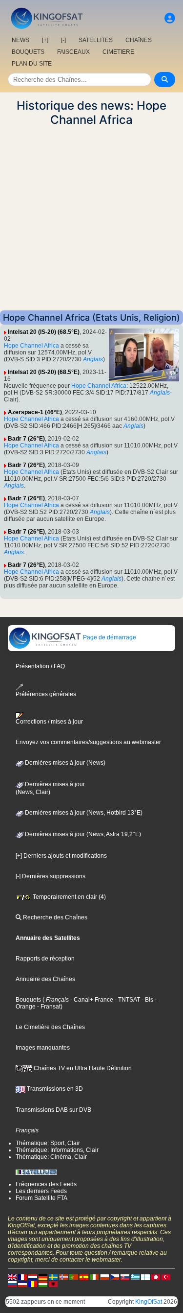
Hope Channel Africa (31, 345)
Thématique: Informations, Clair (57, 1150)
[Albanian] (53, 1283)
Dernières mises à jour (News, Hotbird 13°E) (82, 812)
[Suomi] (145, 1276)
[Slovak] (125, 1276)
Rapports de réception (45, 958)
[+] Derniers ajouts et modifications (61, 855)
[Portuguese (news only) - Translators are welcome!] (73, 1276)
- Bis (146, 999)
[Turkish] (166, 1276)
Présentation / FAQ (40, 666)
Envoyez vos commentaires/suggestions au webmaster (88, 742)
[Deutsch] (43, 1276)
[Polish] (104, 1276)
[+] (45, 40)
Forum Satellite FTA (41, 1198)
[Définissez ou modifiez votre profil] (169, 18)
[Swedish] (53, 1276)
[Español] (84, 1276)
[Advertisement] (91, 218)
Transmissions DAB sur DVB (53, 1109)
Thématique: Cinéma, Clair (51, 1156)
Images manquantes (43, 1047)
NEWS (20, 40)
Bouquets (28, 999)
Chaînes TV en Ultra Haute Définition (82, 1068)
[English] (12, 1276)
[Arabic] (155, 1276)
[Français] (22, 1276)
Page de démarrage (108, 637)
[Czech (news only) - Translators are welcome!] (114, 1276)
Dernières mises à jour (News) (64, 762)
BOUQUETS (28, 51)
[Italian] (94, 1276)
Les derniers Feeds (41, 1191)
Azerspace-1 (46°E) (35, 412)
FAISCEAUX (73, 51)
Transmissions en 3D (54, 1088)
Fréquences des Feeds (46, 1184)
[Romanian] (32, 1283)
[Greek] (135, 1276)
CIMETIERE (118, 51)
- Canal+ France (91, 999)
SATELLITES (96, 40)
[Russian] (12, 1283)
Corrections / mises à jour (49, 721)
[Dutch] (32, 1276)
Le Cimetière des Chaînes (50, 1027)
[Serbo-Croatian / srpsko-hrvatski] (22, 1283)
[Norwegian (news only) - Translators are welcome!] (63, 1276)
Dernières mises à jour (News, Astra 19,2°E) (82, 834)
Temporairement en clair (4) (68, 896)
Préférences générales (46, 694)
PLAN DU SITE (32, 63)
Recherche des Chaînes (54, 917)
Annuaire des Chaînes (45, 979)
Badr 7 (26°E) (26, 438)
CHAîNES (138, 40)
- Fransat (48, 1006)
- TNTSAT (126, 999)
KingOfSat (148, 1301)
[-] (63, 40)
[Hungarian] (43, 1283)
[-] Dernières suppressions (50, 876)
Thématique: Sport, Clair (48, 1143)
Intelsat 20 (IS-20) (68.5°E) (44, 331)
